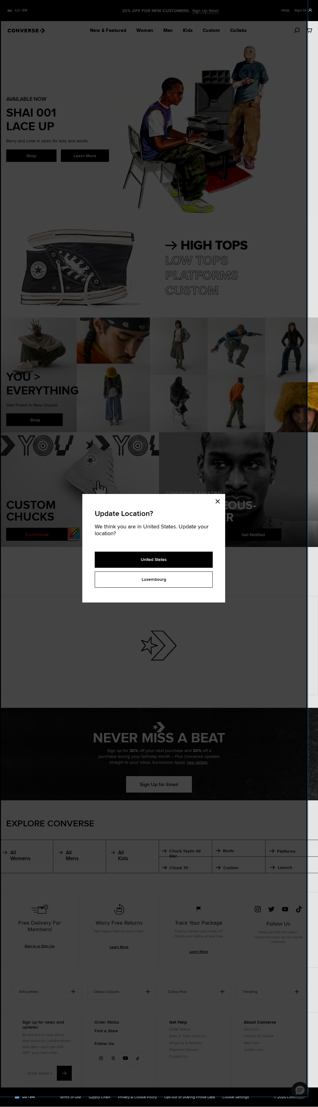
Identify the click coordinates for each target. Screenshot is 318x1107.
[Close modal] (219, 500)
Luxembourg (154, 579)
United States (154, 559)
